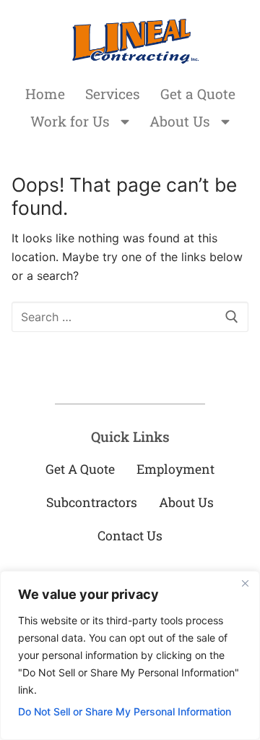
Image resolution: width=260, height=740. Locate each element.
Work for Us (70, 121)
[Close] (245, 583)
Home (45, 94)
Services (112, 94)
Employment (175, 469)
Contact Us (130, 535)
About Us (180, 121)
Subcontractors (91, 502)
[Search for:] (130, 317)
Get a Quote (197, 94)
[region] (130, 655)
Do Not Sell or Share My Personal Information (124, 711)
